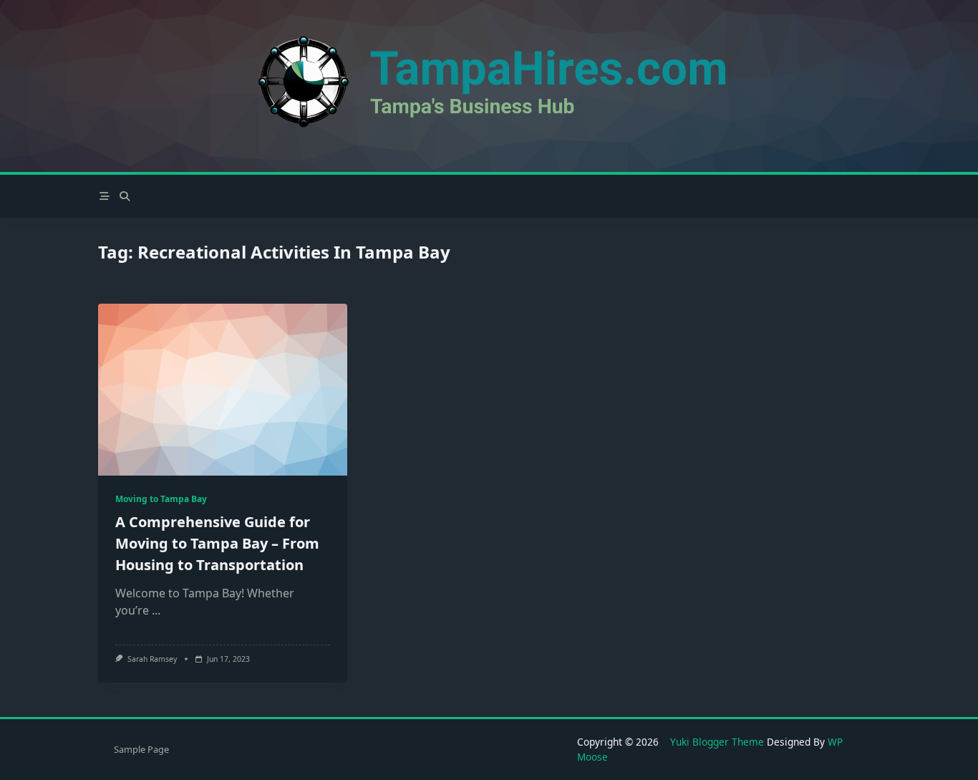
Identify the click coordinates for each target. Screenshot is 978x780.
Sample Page (141, 749)
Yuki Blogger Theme (717, 741)
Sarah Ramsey (152, 659)
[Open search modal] (125, 196)
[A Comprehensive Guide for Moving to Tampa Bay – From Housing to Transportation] (222, 390)
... (156, 610)
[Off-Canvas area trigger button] (104, 196)
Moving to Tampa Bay (161, 499)
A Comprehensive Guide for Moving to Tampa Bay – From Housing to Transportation (217, 543)
